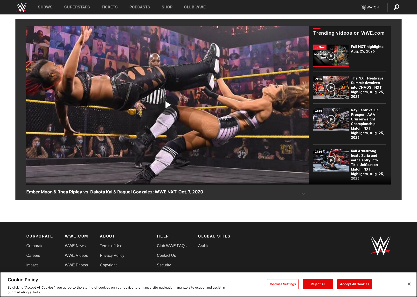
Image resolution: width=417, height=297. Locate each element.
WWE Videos (76, 255)
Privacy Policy (112, 255)
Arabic (203, 246)
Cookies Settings (283, 284)
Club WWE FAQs (172, 246)
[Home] (21, 7)
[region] (208, 284)
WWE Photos (76, 265)
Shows (45, 7)
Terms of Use (111, 246)
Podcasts (139, 7)
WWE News (75, 246)
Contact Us (166, 255)
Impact (32, 265)
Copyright (108, 265)
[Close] (409, 284)
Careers (33, 255)
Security (164, 265)
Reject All (318, 284)
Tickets (110, 7)
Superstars (77, 7)
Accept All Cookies (354, 284)
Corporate (34, 246)
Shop (167, 7)
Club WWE (195, 7)
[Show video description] (303, 192)
